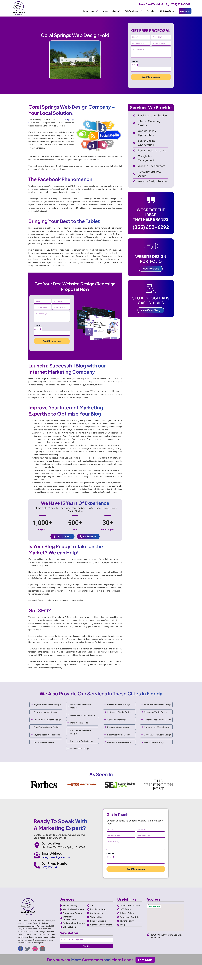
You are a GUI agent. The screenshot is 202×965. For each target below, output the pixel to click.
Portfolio (150, 11)
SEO (92, 905)
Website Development (74, 909)
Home (85, 11)
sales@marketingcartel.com (56, 857)
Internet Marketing (111, 11)
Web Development (133, 11)
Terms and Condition (130, 917)
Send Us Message (151, 77)
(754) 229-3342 (180, 4)
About (94, 11)
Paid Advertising (98, 909)
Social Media (96, 913)
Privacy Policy (127, 913)
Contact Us (185, 11)
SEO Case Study (167, 11)
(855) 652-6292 (151, 227)
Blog (122, 924)
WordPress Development (69, 918)
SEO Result (125, 909)
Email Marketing (98, 920)
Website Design (70, 905)
